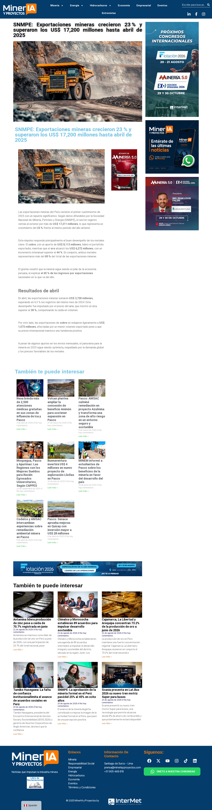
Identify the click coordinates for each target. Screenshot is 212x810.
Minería (54, 5)
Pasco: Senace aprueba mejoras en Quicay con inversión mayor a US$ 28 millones (60, 526)
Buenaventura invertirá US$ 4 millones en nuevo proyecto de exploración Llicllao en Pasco (61, 469)
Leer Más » (18, 649)
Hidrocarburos (98, 5)
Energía (74, 5)
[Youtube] (167, 761)
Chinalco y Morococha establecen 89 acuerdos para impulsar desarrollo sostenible (78, 625)
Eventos (162, 5)
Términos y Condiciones (81, 787)
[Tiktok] (186, 761)
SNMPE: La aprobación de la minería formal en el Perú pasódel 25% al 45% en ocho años (77, 695)
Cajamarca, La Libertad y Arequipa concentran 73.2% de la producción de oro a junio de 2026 (120, 625)
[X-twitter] (158, 761)
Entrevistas (109, 13)
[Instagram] (203, 14)
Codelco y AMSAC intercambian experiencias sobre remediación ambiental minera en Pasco (29, 528)
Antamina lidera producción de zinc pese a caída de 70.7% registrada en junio (32, 623)
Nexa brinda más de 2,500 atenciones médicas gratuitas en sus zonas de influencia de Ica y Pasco (29, 409)
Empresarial (143, 5)
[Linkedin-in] (189, 14)
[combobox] (194, 5)
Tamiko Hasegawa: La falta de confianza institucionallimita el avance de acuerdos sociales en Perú (32, 697)
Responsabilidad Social (81, 763)
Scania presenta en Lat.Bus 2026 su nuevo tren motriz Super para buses (120, 693)
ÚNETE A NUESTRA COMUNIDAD (176, 771)
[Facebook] (149, 761)
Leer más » (22, 429)
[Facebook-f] (196, 14)
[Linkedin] (195, 761)
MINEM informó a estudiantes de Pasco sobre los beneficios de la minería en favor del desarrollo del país (91, 471)
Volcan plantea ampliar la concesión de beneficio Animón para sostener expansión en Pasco (59, 409)
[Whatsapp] (152, 771)
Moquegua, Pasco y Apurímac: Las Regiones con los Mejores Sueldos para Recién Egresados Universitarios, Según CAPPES (29, 473)
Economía (124, 5)
